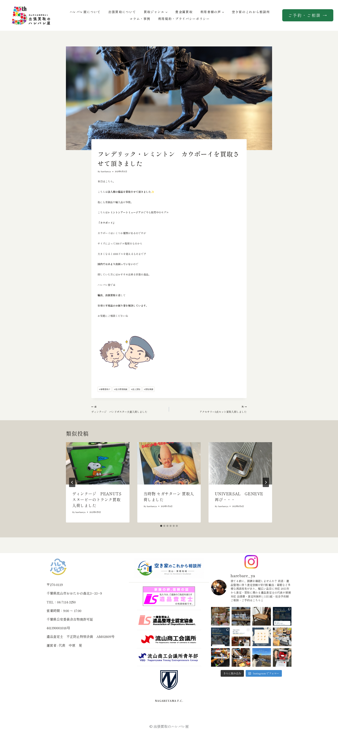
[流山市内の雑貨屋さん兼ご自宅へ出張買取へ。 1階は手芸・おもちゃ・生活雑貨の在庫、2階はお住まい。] (220, 657)
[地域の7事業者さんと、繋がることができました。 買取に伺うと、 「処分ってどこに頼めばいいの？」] (261, 637)
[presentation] (97, 463)
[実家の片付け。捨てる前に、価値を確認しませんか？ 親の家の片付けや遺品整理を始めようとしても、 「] (241, 637)
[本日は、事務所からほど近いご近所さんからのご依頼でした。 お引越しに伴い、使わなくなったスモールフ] (261, 616)
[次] (266, 482)
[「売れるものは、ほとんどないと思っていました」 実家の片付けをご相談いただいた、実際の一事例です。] (282, 616)
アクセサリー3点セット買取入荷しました (223, 409)
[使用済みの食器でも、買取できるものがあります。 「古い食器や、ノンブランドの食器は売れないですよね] (241, 616)
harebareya (106, 171)
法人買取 (135, 389)
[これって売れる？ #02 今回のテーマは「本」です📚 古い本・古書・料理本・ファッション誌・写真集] (220, 616)
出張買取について (122, 11)
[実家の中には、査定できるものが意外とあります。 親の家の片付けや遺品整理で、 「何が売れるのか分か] (220, 637)
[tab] (161, 526)
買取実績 (148, 389)
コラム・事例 (139, 18)
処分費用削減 (120, 389)
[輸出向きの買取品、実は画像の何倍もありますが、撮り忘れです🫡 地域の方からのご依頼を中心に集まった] (282, 637)
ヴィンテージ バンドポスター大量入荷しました (119, 409)
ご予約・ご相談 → (307, 15)
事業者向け (104, 389)
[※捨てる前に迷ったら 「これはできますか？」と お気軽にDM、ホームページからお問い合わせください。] (241, 657)
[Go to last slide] (72, 482)
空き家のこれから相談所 (251, 11)
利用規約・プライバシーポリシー (184, 18)
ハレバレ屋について (85, 11)
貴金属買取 (183, 11)
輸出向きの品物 (104, 146)
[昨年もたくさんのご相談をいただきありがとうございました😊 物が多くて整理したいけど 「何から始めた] (261, 657)
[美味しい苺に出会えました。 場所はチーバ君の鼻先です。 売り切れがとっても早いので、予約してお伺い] (282, 657)
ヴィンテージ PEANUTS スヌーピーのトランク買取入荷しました (98, 499)
